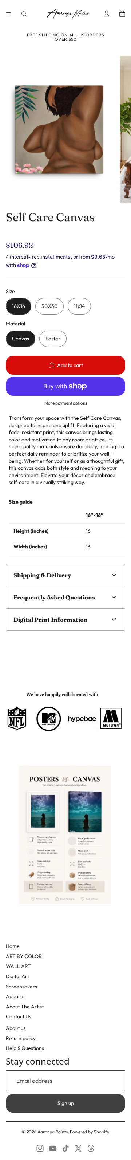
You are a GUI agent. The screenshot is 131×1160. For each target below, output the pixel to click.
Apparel (15, 996)
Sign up (65, 1103)
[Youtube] (52, 1148)
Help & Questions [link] (25, 1048)
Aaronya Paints (52, 1131)
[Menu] (8, 13)
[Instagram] (40, 1148)
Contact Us (18, 1016)
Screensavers (21, 986)
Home (13, 946)
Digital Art (17, 976)
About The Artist (25, 1006)
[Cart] (122, 14)
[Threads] (91, 1148)
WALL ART (18, 966)
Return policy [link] (21, 1038)
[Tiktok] (65, 1148)
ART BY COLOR (24, 956)
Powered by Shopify (89, 1131)
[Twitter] (78, 1148)
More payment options (65, 403)
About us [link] (15, 1028)
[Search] (24, 14)
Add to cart (70, 365)
